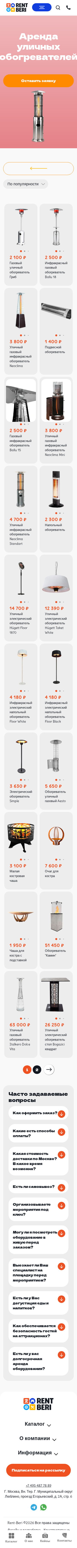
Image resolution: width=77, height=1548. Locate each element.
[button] (21, 251)
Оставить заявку (38, 80)
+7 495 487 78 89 (38, 1485)
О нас (29, 1541)
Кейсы (45, 1541)
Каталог (11, 1541)
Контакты (64, 1540)
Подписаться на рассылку (38, 1470)
